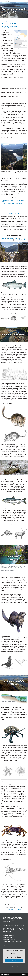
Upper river (4, 238)
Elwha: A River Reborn (8, 207)
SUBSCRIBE (14, 960)
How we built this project (14, 213)
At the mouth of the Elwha (20, 240)
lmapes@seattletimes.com (14, 909)
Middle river (23, 238)
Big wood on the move (13, 238)
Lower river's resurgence (7, 240)
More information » (5, 99)
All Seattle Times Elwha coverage (10, 209)
